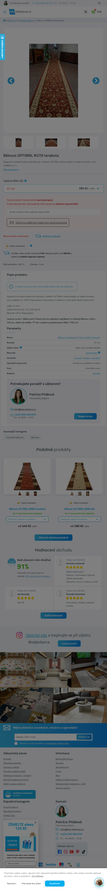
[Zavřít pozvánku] (100, 852)
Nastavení (11, 884)
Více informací (37, 876)
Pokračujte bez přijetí (31, 884)
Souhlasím (55, 884)
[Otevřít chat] (99, 882)
